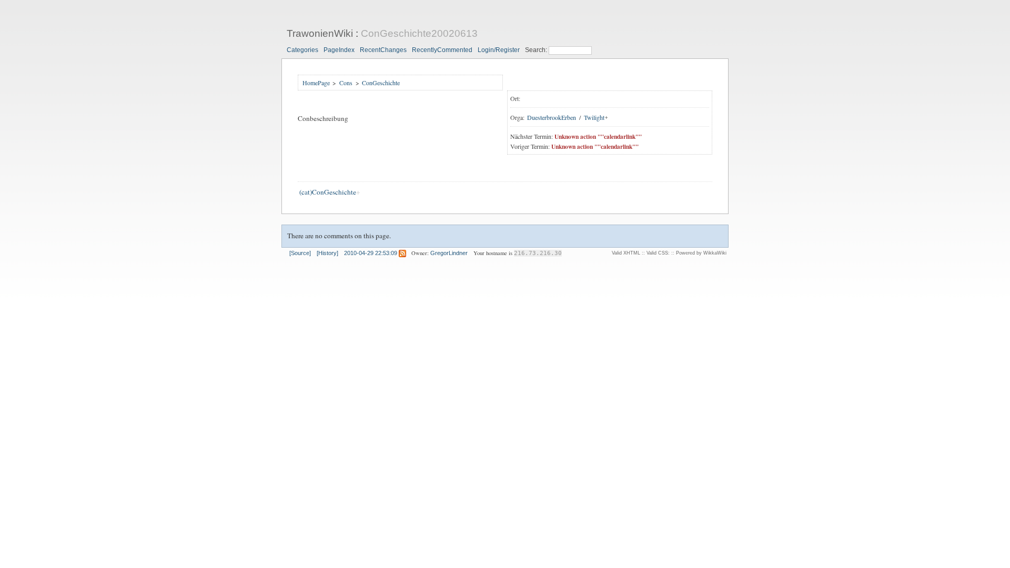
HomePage (316, 82)
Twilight (594, 117)
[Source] (300, 253)
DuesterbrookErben (551, 117)
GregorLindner (449, 253)
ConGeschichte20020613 (419, 33)
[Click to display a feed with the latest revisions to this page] (402, 253)
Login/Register (499, 50)
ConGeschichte (381, 82)
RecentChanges (383, 50)
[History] (327, 253)
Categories (302, 50)
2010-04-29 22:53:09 (370, 253)
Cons (345, 82)
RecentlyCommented (442, 50)
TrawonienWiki (320, 33)
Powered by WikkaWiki (701, 253)
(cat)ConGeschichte (327, 192)
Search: (537, 50)
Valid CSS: (658, 253)
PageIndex (339, 50)
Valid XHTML (626, 253)
